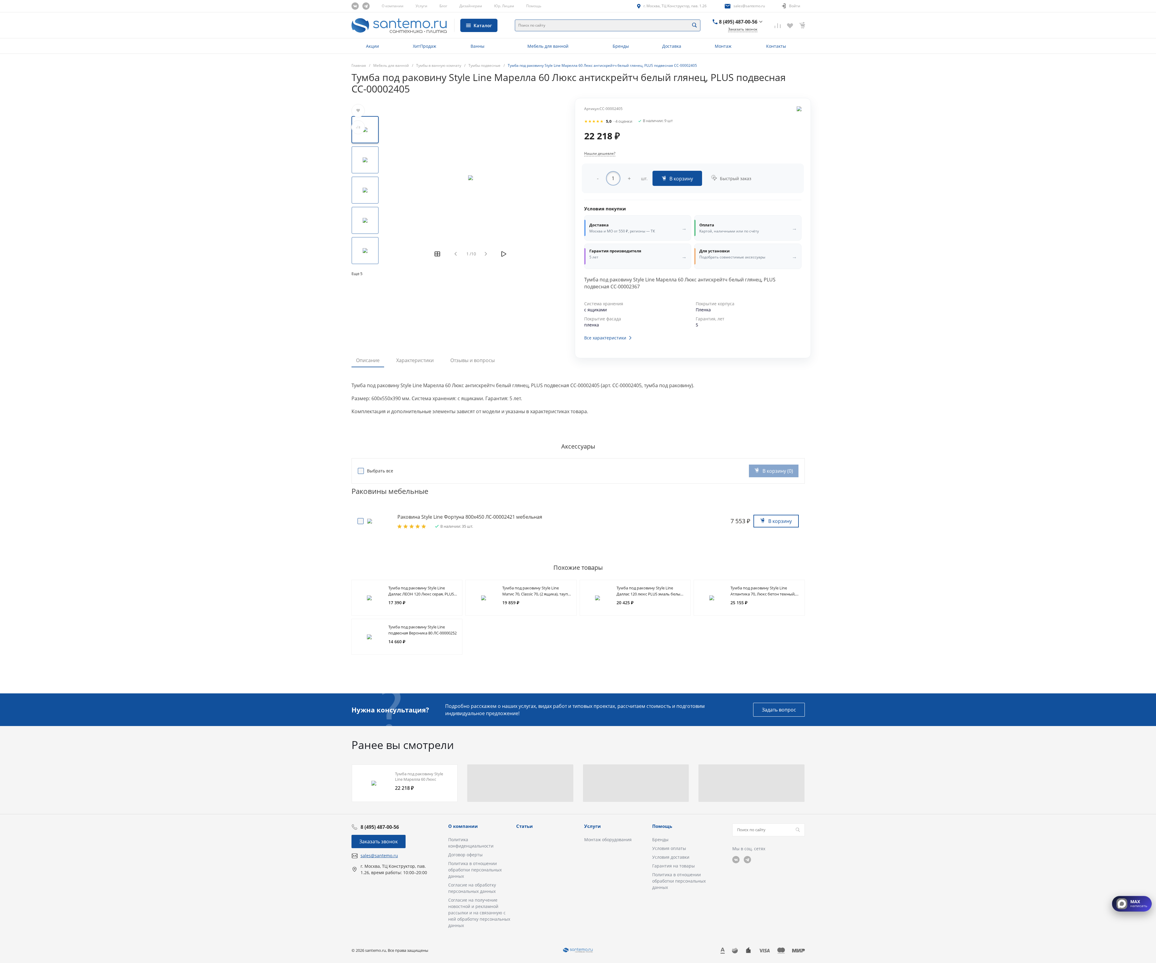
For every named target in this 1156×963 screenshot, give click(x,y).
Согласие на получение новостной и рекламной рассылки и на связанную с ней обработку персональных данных (479, 912)
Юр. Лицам (504, 5)
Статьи (524, 826)
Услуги (421, 5)
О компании (392, 5)
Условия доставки (670, 857)
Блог (443, 5)
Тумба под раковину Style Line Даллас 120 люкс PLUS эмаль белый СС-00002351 (650, 594)
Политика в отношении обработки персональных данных (475, 870)
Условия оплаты (669, 848)
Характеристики (415, 360)
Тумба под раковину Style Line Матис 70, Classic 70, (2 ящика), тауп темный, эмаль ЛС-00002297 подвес (535, 594)
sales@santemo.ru (749, 5)
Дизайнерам (470, 5)
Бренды (660, 839)
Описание (368, 360)
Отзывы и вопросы (472, 360)
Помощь (533, 5)
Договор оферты (465, 855)
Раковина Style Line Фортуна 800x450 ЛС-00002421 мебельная (469, 517)
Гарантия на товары (673, 866)
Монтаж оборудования (608, 839)
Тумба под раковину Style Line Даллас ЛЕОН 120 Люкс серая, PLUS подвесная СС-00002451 (421, 594)
